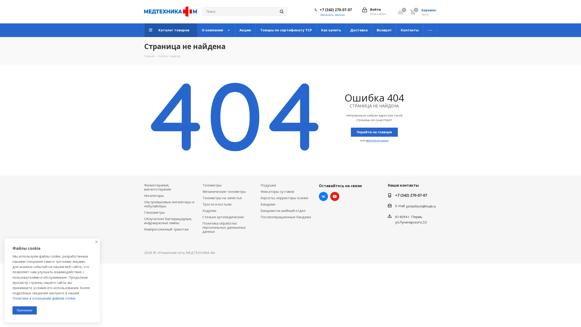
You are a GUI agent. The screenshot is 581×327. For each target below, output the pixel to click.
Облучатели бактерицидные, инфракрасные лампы (168, 220)
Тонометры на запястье (222, 198)
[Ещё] (430, 30)
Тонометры (212, 185)
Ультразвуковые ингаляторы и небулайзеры (169, 204)
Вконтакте (323, 196)
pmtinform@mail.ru (421, 206)
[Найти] (281, 11)
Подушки (268, 185)
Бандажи (268, 204)
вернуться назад (377, 140)
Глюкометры (154, 212)
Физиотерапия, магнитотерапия (157, 187)
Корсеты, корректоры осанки (284, 198)
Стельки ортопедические (223, 217)
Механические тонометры (224, 191)
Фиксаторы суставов (277, 191)
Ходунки (209, 210)
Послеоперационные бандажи (286, 217)
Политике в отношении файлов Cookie (44, 298)
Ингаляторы (154, 195)
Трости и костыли (216, 204)
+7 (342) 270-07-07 (336, 9)
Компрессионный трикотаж (166, 229)
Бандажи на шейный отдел (283, 210)
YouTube (334, 196)
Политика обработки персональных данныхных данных (224, 227)
